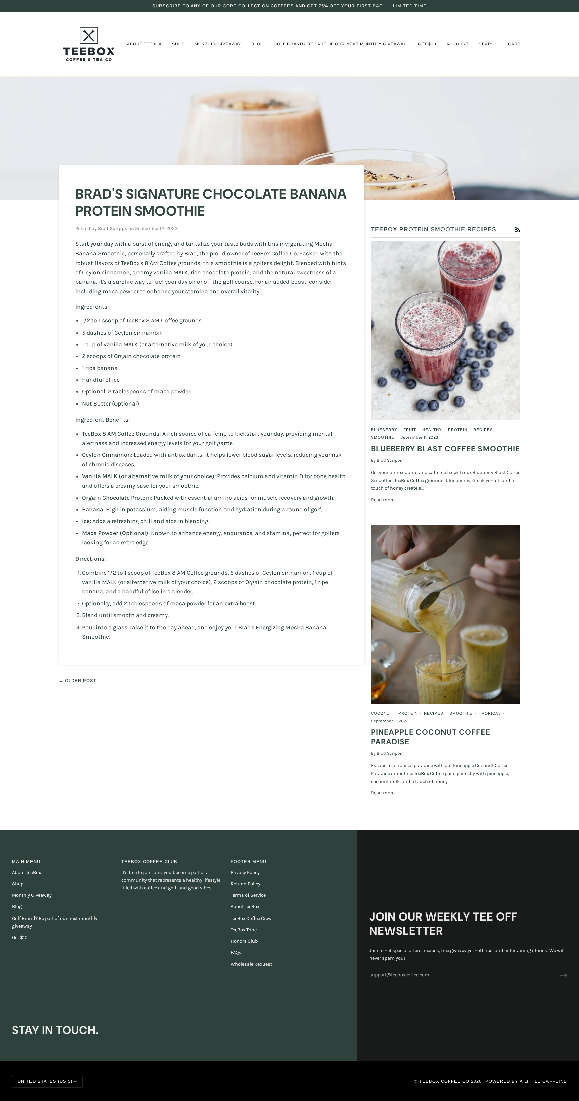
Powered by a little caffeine (526, 1081)
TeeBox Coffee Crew (251, 918)
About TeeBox (26, 872)
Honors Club (244, 941)
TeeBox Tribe (244, 930)
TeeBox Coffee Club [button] (149, 861)
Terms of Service (248, 895)
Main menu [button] (26, 861)
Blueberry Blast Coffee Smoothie (445, 449)
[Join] (558, 975)
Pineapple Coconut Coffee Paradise (430, 736)
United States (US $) (45, 1081)
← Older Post (77, 680)
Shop (17, 884)
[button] (144, 44)
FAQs (236, 952)
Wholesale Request (251, 964)
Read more (382, 500)
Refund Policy (245, 884)
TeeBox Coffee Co (444, 1081)
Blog (17, 906)
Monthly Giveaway (32, 895)
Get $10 (20, 937)
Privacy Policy (245, 872)
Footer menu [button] (248, 861)
